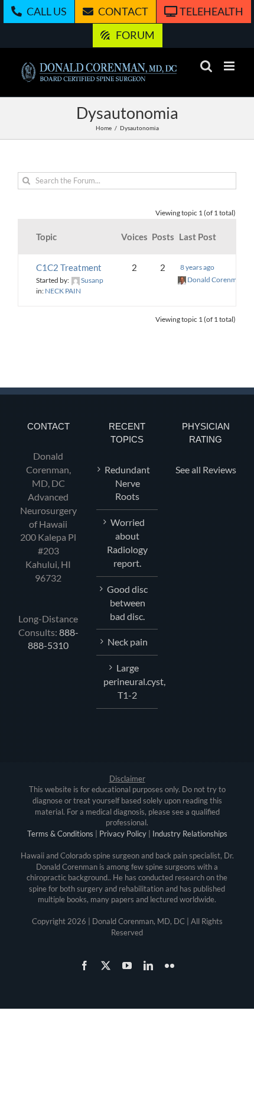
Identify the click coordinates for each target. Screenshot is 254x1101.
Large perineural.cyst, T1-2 (127, 681)
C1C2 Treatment (69, 267)
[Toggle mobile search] (206, 66)
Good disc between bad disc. (127, 602)
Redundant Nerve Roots (127, 483)
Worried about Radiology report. (127, 542)
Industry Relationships (189, 833)
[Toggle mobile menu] (230, 66)
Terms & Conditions (60, 833)
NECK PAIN (63, 290)
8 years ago (197, 267)
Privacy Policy (122, 833)
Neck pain (128, 641)
